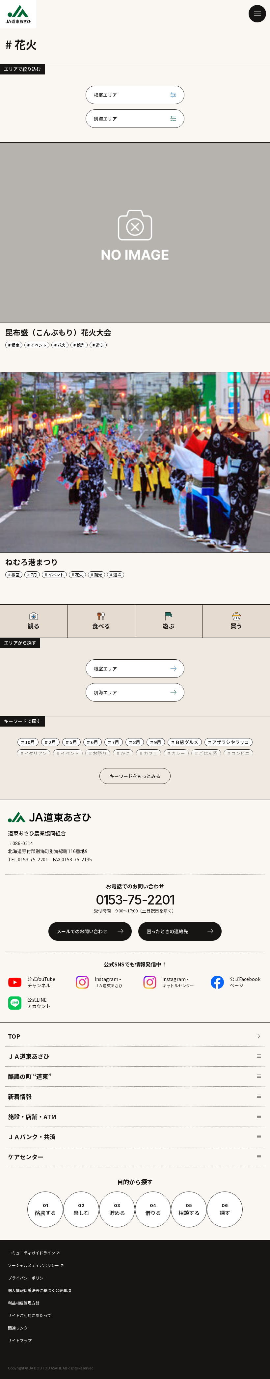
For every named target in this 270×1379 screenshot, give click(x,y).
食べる (101, 625)
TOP (14, 1036)
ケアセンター (25, 1156)
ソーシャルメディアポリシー (33, 1265)
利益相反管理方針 (24, 1303)
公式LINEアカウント (38, 1002)
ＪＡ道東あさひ (28, 1056)
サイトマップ (20, 1340)
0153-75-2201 (135, 899)
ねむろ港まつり (31, 561)
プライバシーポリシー (27, 1277)
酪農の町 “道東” (29, 1076)
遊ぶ (169, 625)
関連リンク (18, 1328)
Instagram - (108, 982)
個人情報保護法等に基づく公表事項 (39, 1290)
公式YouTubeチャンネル (41, 982)
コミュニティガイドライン (31, 1252)
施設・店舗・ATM (32, 1116)
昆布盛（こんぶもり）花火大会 (58, 332)
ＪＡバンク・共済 (32, 1136)
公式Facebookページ (245, 982)
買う (236, 625)
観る (34, 625)
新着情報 (20, 1096)
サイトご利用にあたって (29, 1315)
